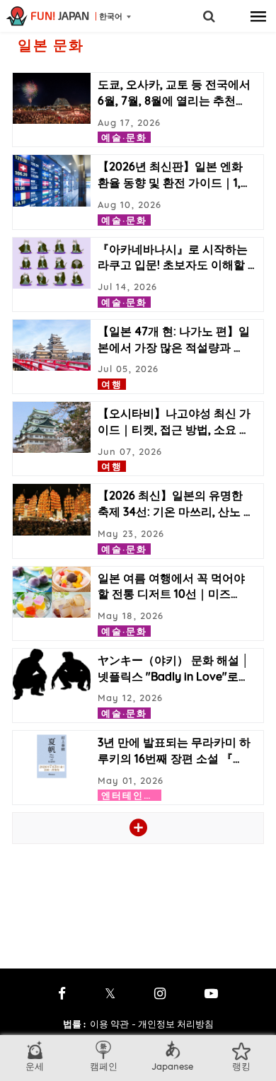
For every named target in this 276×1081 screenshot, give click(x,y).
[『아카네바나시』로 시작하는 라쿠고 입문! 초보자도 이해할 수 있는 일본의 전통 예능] (52, 263)
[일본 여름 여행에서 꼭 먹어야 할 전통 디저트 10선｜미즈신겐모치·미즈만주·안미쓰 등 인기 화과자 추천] (52, 592)
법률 (74, 1023)
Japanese (172, 1066)
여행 (111, 384)
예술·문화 (124, 137)
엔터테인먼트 (133, 795)
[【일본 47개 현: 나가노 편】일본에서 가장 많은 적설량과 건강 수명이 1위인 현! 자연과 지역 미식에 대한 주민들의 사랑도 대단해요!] (52, 345)
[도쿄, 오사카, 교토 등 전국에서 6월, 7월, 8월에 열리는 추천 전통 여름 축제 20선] (52, 98)
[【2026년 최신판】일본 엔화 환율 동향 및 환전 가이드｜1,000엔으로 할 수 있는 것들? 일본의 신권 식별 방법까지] (52, 180)
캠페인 (103, 1066)
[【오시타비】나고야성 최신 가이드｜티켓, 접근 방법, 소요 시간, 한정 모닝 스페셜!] (52, 427)
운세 (34, 1066)
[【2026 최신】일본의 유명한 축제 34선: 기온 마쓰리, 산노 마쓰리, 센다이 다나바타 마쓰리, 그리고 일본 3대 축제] (52, 509)
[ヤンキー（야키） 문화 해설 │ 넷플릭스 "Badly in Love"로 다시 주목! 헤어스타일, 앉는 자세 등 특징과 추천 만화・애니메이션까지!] (52, 674)
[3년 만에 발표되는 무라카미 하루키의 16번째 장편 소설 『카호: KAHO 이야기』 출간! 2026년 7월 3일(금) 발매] (52, 756)
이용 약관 (109, 1023)
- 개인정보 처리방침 (173, 1023)
